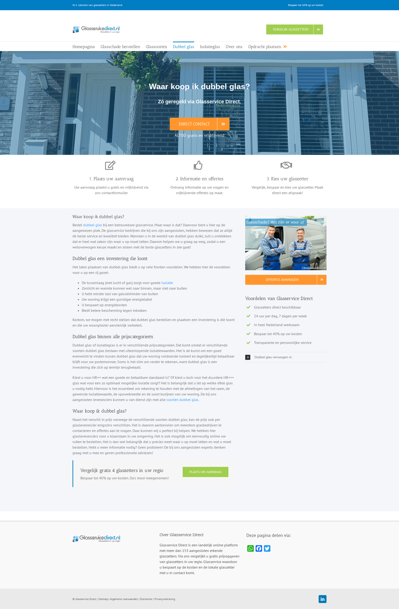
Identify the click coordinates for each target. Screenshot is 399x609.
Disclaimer (146, 599)
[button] (285, 357)
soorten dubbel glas (182, 399)
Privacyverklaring (164, 599)
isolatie (167, 282)
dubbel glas (92, 225)
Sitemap (103, 599)
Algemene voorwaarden (124, 599)
